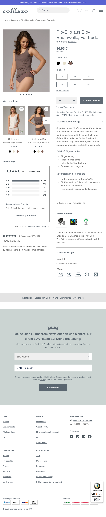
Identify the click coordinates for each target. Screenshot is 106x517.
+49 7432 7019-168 (82, 420)
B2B (38, 437)
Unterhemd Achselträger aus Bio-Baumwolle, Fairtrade (13, 141)
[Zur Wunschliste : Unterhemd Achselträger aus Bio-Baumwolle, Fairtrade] (21, 109)
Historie (6, 455)
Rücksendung (9, 432)
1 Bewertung (72, 42)
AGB (42, 380)
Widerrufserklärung (44, 476)
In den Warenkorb (91, 100)
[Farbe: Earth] (18, 151)
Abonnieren (53, 387)
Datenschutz (41, 461)
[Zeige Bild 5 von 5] (31, 94)
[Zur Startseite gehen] (18, 10)
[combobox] (54, 10)
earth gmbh (8, 482)
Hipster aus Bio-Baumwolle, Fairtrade (38, 141)
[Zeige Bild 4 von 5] (29, 94)
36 (62, 77)
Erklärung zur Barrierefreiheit (49, 482)
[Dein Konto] (86, 10)
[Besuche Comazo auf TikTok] (90, 436)
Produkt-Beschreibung (68, 121)
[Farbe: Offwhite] (14, 151)
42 (62, 84)
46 (88, 84)
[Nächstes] (46, 120)
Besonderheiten (64, 213)
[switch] (97, 499)
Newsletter (41, 421)
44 (75, 84)
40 (88, 77)
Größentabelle (62, 90)
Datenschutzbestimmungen (66, 377)
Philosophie (8, 461)
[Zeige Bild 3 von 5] (26, 94)
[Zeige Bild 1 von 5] (20, 94)
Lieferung (40, 471)
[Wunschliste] (79, 10)
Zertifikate (7, 476)
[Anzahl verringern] (59, 100)
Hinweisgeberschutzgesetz (48, 432)
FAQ (4, 437)
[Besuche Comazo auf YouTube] (83, 436)
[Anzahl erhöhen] (73, 100)
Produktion (7, 466)
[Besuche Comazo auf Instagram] (77, 436)
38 (75, 77)
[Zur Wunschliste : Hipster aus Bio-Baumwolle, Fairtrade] (46, 109)
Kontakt (6, 421)
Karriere (6, 471)
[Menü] (101, 10)
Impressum (41, 466)
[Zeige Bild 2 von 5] (23, 94)
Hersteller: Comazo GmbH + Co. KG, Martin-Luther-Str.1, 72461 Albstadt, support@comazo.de (79, 113)
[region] (26, 62)
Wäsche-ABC (42, 427)
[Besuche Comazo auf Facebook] (71, 436)
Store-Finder (41, 442)
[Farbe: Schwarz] (10, 151)
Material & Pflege (65, 252)
